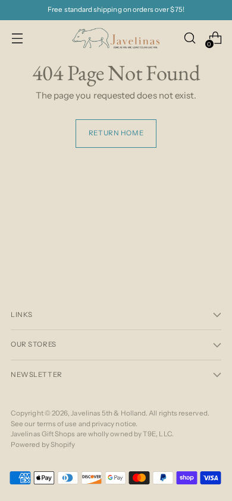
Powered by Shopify (43, 444)
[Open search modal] (189, 38)
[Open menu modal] (17, 38)
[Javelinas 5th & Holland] (116, 38)
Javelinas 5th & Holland (108, 413)
